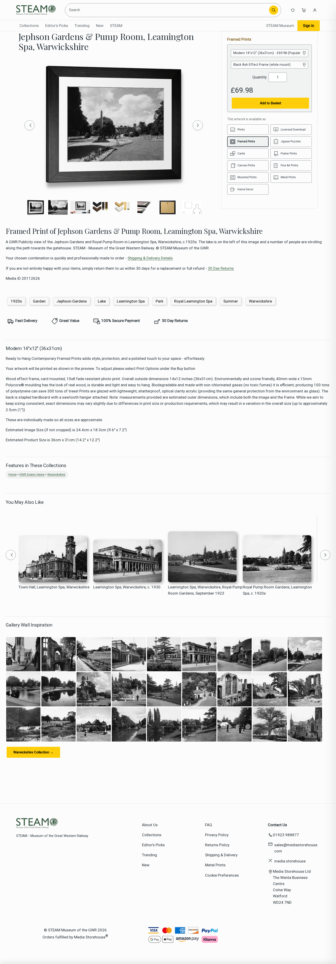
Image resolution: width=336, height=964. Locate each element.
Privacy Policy (217, 835)
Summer (230, 301)
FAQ (208, 825)
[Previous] (29, 125)
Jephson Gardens (71, 301)
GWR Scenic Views (31, 474)
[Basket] (304, 10)
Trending (82, 25)
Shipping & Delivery (221, 855)
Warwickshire (260, 301)
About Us (150, 825)
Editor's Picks (56, 25)
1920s (16, 301)
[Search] (273, 10)
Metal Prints (215, 865)
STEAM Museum (280, 25)
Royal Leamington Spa (193, 301)
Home (12, 474)
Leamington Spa (131, 301)
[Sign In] (315, 10)
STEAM (116, 25)
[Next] (198, 125)
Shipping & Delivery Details (150, 258)
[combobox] (167, 10)
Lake (102, 301)
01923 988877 (286, 835)
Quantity (259, 77)
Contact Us (277, 825)
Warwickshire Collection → (33, 752)
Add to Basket (270, 103)
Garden (39, 301)
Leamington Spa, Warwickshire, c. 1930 (126, 587)
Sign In (308, 26)
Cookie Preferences (222, 875)
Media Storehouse (89, 937)
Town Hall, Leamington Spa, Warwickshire (54, 587)
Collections (29, 25)
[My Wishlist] (293, 10)
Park (159, 301)
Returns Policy (217, 845)
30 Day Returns (221, 268)
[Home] (37, 10)
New (100, 25)
